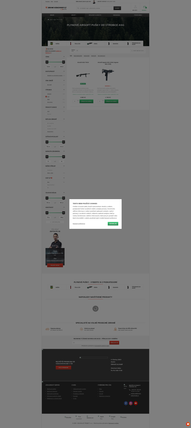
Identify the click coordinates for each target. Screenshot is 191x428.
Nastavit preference (79, 224)
